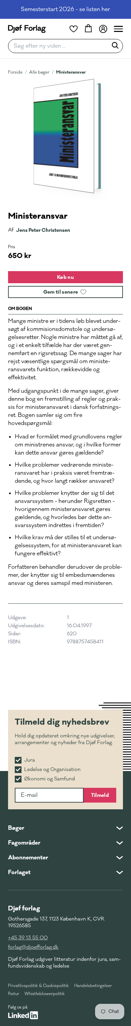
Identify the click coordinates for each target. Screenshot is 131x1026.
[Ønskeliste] (74, 29)
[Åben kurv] (88, 29)
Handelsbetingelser (93, 985)
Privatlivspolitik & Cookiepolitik (38, 985)
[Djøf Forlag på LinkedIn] (23, 1015)
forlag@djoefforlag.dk (33, 947)
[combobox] (60, 46)
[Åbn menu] (118, 29)
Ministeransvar (71, 72)
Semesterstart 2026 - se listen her (65, 9)
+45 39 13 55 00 (28, 938)
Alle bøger (39, 72)
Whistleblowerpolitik (45, 993)
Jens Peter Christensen (43, 230)
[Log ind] (103, 29)
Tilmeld (100, 795)
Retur (13, 993)
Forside (15, 72)
